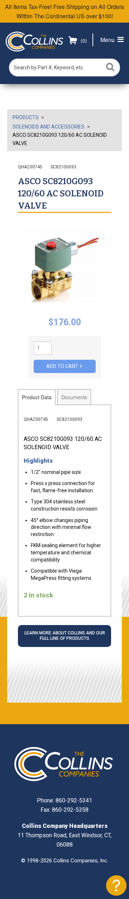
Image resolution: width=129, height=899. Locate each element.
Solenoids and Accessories (49, 127)
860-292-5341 (74, 800)
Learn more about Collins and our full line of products (64, 635)
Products (26, 117)
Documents (74, 397)
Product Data (37, 397)
